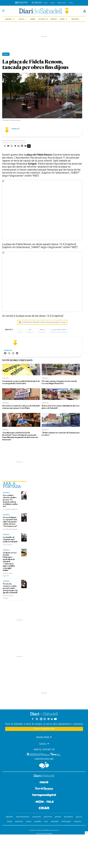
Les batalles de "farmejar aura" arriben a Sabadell (10, 539)
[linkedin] (17, 353)
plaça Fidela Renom (59, 329)
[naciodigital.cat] (22, 817)
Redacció (15, 129)
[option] (42, 97)
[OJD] (44, 765)
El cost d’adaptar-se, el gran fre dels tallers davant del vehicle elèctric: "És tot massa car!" (10, 521)
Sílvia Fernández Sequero (8, 596)
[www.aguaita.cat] (9, 817)
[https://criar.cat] (44, 808)
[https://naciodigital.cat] (44, 782)
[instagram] (13, 353)
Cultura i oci (43, 19)
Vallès (23, 19)
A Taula (45, 3)
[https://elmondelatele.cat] (44, 802)
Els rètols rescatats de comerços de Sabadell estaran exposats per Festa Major (21, 407)
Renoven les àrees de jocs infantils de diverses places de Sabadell (61, 407)
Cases (52, 3)
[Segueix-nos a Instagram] (41, 719)
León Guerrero (7, 544)
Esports (54, 19)
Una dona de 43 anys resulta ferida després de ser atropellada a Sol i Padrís (21, 382)
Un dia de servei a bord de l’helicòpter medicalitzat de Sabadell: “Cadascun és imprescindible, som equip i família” (9, 561)
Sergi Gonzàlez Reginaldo (7, 574)
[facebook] (5, 353)
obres (42, 329)
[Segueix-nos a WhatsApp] (45, 719)
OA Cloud (49, 833)
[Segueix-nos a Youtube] (55, 719)
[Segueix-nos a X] (37, 719)
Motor (71, 3)
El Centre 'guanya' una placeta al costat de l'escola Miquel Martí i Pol (59, 382)
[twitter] (9, 353)
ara (30, 329)
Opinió (63, 19)
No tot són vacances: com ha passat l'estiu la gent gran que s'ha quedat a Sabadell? (10, 588)
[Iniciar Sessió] (84, 11)
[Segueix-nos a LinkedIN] (52, 719)
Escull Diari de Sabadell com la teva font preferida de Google (44, 322)
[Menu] (3, 11)
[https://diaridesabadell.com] (44, 776)
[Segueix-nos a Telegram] (48, 719)
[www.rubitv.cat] (46, 821)
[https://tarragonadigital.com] (44, 795)
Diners (32, 19)
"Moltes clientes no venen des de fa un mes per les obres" (61, 434)
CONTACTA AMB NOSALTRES (44, 729)
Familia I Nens (61, 3)
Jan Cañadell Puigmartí (10, 509)
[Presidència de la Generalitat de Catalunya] (38, 754)
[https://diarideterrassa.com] (44, 789)
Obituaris (74, 19)
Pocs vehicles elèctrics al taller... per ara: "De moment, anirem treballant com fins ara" (10, 500)
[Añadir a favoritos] (29, 146)
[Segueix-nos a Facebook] (32, 719)
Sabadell (10, 19)
